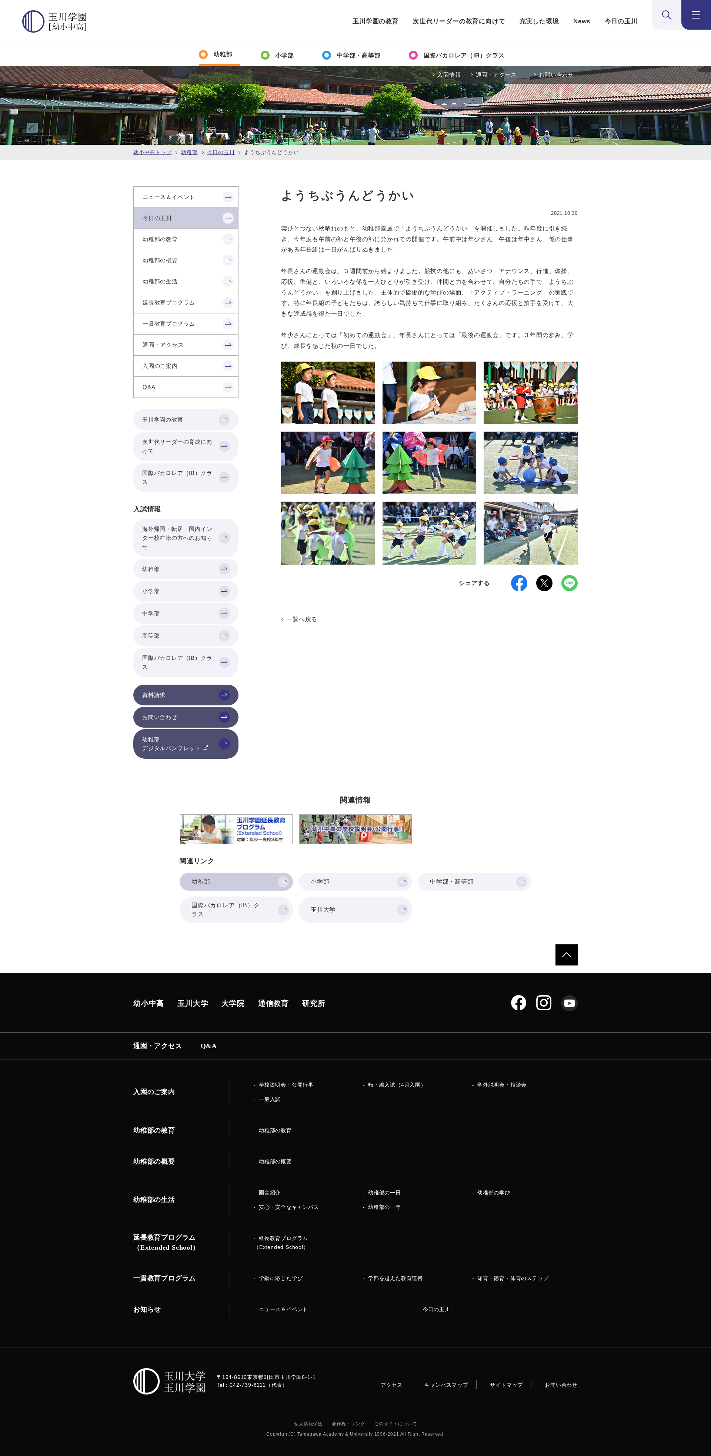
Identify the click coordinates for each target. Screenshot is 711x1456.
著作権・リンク (348, 1423)
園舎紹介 (270, 1193)
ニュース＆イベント (283, 1309)
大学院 (232, 1003)
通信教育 (273, 1003)
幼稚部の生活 (154, 1199)
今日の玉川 (621, 21)
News (581, 21)
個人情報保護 (308, 1423)
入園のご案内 (154, 1092)
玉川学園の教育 (376, 21)
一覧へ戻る (301, 619)
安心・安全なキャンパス (289, 1207)
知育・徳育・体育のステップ (512, 1278)
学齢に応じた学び (281, 1278)
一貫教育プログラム (164, 1278)
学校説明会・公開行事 (286, 1085)
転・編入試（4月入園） (397, 1085)
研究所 (313, 1003)
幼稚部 (189, 152)
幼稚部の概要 (275, 1161)
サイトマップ (506, 1385)
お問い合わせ (556, 75)
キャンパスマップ (446, 1385)
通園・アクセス (496, 75)
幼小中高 (148, 1003)
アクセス (392, 1385)
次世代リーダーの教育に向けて (459, 21)
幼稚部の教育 (275, 1130)
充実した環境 (539, 21)
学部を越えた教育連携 (395, 1278)
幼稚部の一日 (384, 1193)
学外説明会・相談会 (502, 1085)
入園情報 (449, 75)
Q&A (209, 1046)
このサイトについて (395, 1423)
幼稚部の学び (493, 1193)
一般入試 (270, 1099)
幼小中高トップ (152, 152)
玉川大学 (192, 1003)
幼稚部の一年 (384, 1207)
